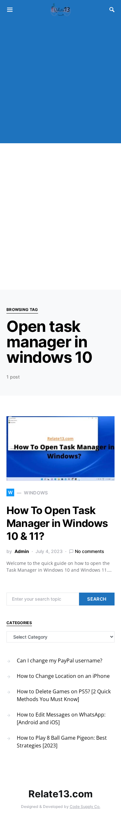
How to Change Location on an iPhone (63, 676)
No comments (89, 551)
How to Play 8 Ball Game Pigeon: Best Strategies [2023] (62, 741)
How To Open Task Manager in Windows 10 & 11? (57, 523)
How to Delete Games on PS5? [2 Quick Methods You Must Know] (64, 695)
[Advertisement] (60, 83)
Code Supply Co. (85, 806)
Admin (22, 551)
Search (96, 599)
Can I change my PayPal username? (59, 660)
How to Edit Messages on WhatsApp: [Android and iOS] (61, 718)
